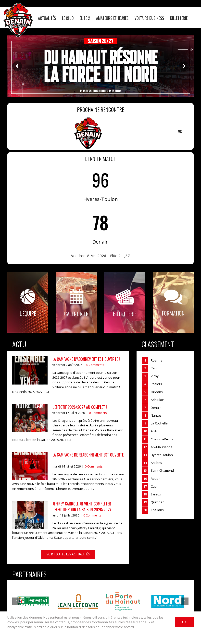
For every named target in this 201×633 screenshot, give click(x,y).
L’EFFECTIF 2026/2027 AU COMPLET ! (79, 407)
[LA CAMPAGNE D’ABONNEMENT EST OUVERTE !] (30, 370)
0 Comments (95, 365)
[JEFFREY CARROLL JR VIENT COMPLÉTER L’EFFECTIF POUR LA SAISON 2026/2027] (30, 515)
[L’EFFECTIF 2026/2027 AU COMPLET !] (30, 418)
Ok (184, 622)
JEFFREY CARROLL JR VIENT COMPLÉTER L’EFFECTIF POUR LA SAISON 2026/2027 (81, 507)
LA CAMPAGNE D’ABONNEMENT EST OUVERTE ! (86, 359)
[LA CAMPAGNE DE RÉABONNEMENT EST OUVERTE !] (30, 466)
